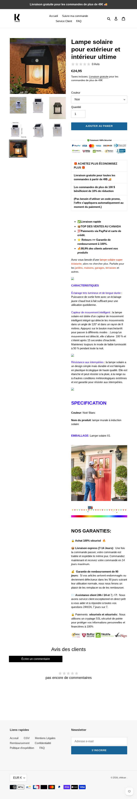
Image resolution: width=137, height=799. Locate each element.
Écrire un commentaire (35, 658)
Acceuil (14, 738)
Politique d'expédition (22, 747)
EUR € (17, 777)
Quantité (76, 107)
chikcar (122, 777)
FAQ (42, 747)
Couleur (75, 92)
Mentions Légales (45, 738)
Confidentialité (43, 743)
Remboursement (19, 743)
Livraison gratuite (98, 76)
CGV (27, 738)
